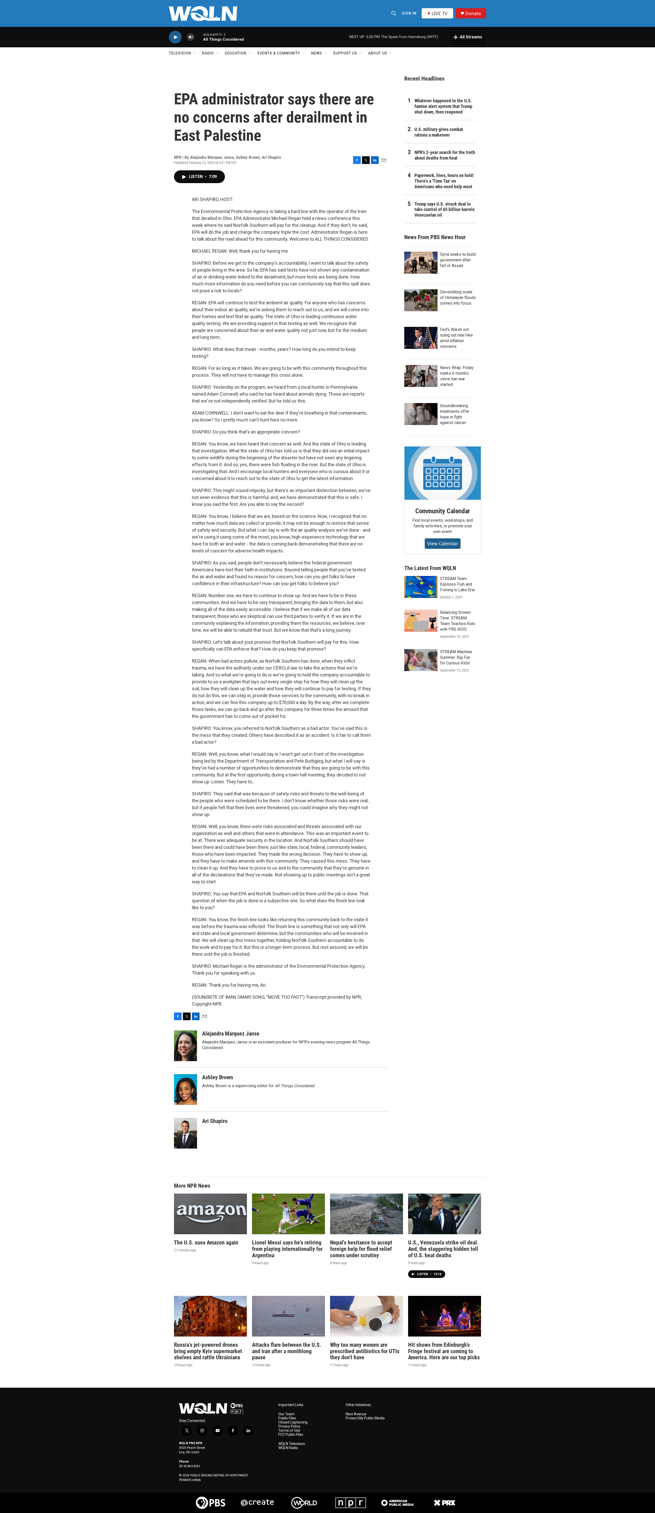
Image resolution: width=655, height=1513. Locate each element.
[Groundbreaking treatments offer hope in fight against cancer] (421, 414)
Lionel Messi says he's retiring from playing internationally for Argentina (287, 1249)
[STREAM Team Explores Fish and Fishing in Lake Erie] (421, 587)
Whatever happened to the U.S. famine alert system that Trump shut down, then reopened (443, 106)
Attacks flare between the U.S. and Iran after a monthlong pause (286, 1351)
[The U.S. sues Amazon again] (210, 1214)
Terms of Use (289, 1430)
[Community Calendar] (443, 473)
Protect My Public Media (365, 1418)
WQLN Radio (288, 1448)
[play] (175, 37)
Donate (473, 13)
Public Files (287, 1418)
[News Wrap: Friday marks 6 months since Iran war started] (421, 376)
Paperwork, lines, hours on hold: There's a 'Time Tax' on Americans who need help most (444, 181)
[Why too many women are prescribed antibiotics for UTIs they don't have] (366, 1316)
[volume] (190, 37)
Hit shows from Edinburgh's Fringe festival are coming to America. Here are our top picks (444, 1351)
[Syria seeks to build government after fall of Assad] (421, 263)
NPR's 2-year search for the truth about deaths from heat (444, 155)
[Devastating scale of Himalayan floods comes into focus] (421, 300)
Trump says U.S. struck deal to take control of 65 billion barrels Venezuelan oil (444, 209)
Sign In (409, 13)
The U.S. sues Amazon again (206, 1242)
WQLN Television (291, 1444)
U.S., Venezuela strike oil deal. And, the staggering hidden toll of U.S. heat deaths (443, 1249)
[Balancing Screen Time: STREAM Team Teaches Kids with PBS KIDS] (421, 621)
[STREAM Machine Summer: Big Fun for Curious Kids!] (421, 660)
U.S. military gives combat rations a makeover (438, 132)
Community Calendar (442, 511)
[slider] (199, 37)
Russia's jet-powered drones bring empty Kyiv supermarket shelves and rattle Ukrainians (208, 1351)
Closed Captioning (293, 1422)
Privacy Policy (289, 1426)
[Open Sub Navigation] (195, 53)
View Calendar (442, 543)
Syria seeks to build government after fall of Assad (458, 260)
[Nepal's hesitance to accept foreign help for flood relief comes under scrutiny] (366, 1214)
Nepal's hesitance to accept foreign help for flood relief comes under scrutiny (361, 1249)
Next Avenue (356, 1414)
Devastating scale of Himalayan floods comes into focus (458, 298)
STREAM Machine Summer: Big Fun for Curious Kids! (456, 657)
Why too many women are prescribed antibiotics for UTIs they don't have (364, 1351)
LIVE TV (439, 13)
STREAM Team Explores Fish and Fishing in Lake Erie (457, 584)
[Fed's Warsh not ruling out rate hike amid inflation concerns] (421, 338)
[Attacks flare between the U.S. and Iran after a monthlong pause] (288, 1316)
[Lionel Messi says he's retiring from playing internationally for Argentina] (288, 1214)
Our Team (286, 1414)
